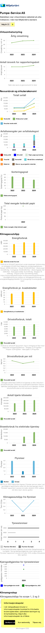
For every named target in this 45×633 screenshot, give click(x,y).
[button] (9, 622)
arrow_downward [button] (12, 24)
